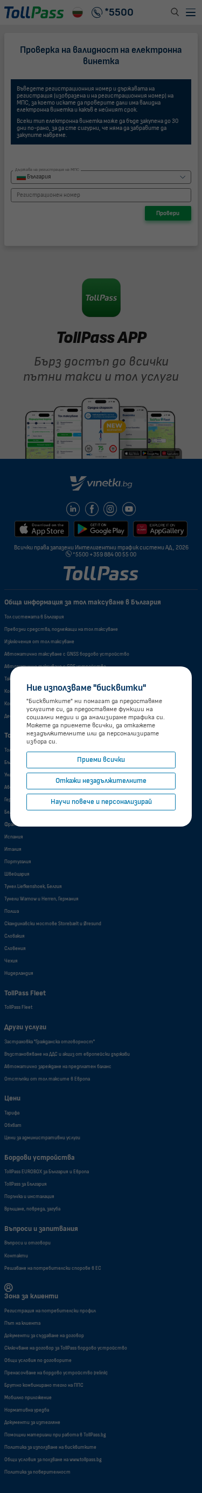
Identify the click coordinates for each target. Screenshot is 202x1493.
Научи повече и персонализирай (101, 802)
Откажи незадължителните (101, 781)
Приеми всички (101, 760)
